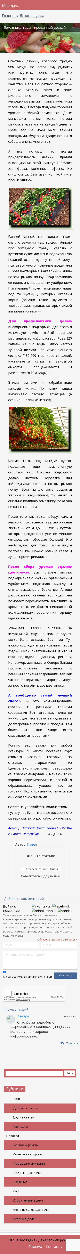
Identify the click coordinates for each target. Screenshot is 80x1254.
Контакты (54, 1246)
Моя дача (10, 5)
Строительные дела (28, 1200)
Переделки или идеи (29, 1163)
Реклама (35, 1246)
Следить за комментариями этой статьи (27, 976)
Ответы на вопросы (27, 1154)
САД (16, 1191)
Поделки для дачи (27, 1173)
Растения (20, 1182)
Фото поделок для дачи (31, 1209)
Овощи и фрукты (26, 1145)
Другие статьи (23, 1117)
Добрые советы (25, 1108)
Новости (12, 1136)
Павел (32, 844)
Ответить (72, 1043)
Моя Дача (20, 1126)
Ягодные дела (23, 1219)
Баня (17, 1099)
